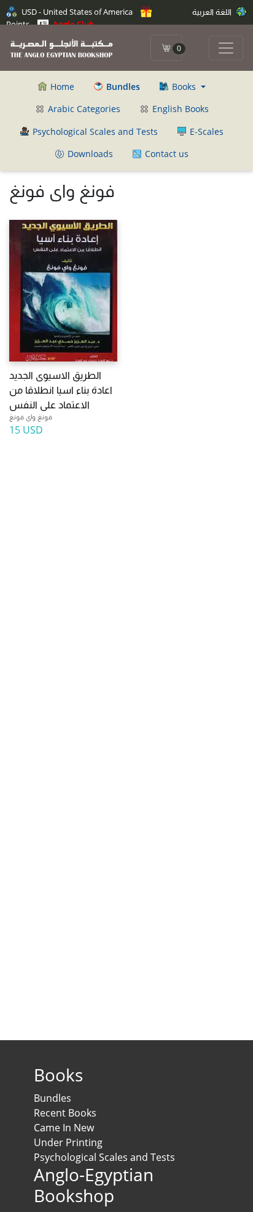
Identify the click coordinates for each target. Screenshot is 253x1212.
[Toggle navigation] (226, 48)
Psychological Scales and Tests (94, 131)
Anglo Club (72, 24)
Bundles (52, 1098)
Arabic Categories (82, 109)
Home (61, 86)
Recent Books (65, 1113)
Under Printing (68, 1142)
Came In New (64, 1127)
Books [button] (183, 86)
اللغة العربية (212, 11)
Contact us (165, 154)
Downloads (89, 154)
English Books (179, 109)
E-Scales (205, 131)
